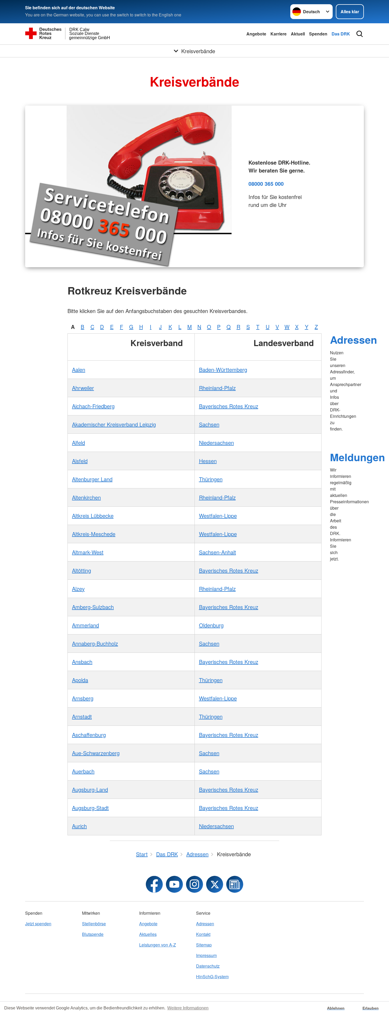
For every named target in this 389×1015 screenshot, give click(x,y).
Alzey (78, 588)
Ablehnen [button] (336, 1008)
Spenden (318, 34)
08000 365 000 (266, 183)
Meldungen (357, 457)
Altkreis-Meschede (93, 534)
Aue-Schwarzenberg (96, 753)
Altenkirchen (86, 497)
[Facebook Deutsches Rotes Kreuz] (154, 884)
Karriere (278, 34)
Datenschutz (208, 966)
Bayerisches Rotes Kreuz (228, 406)
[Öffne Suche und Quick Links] (359, 34)
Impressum (206, 955)
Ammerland (85, 625)
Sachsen (209, 424)
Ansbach (82, 661)
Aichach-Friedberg (93, 406)
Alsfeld (80, 461)
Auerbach (83, 771)
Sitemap (204, 945)
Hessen (208, 461)
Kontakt (203, 934)
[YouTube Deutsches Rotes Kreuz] (174, 884)
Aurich (79, 826)
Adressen (353, 339)
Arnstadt (82, 716)
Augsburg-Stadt (90, 808)
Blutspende (92, 934)
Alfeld (78, 442)
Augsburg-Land (90, 789)
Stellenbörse (94, 924)
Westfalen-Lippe (218, 515)
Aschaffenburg (89, 734)
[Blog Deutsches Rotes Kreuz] (234, 884)
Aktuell (298, 34)
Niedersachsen (216, 442)
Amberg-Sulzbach (93, 607)
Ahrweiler (83, 388)
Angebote (256, 34)
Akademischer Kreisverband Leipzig (114, 424)
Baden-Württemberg (223, 369)
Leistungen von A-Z (157, 945)
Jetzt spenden (38, 924)
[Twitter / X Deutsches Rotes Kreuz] (214, 884)
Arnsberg (82, 698)
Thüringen (211, 479)
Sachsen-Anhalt (217, 552)
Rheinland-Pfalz (217, 388)
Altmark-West (87, 552)
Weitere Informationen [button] (188, 1008)
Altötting (81, 570)
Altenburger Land (92, 479)
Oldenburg (211, 625)
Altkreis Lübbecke (93, 515)
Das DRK (341, 34)
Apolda (80, 680)
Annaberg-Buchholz (95, 643)
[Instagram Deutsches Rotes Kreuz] (194, 884)
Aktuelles (148, 934)
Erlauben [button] (371, 1008)
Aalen (78, 369)
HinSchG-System (212, 976)
